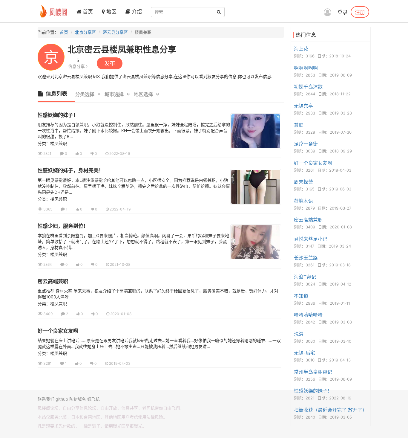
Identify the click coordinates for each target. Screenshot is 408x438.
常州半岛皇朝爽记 (313, 372)
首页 (87, 12)
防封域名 (77, 399)
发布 (109, 63)
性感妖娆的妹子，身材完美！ (71, 170)
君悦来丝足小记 (310, 239)
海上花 (301, 49)
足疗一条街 (306, 144)
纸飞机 (93, 399)
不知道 (301, 296)
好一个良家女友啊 (58, 331)
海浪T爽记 (305, 277)
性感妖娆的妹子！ (58, 115)
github (62, 399)
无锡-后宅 (304, 353)
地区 (110, 12)
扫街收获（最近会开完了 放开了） (330, 410)
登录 (343, 12)
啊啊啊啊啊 (306, 68)
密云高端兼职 (53, 281)
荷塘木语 (303, 201)
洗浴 (298, 334)
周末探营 (303, 182)
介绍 (136, 12)
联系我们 (46, 399)
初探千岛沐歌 (308, 87)
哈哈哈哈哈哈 (308, 315)
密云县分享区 (115, 32)
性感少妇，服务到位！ (63, 226)
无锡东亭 (303, 106)
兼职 (298, 125)
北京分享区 (85, 32)
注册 (360, 12)
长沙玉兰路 (306, 258)
